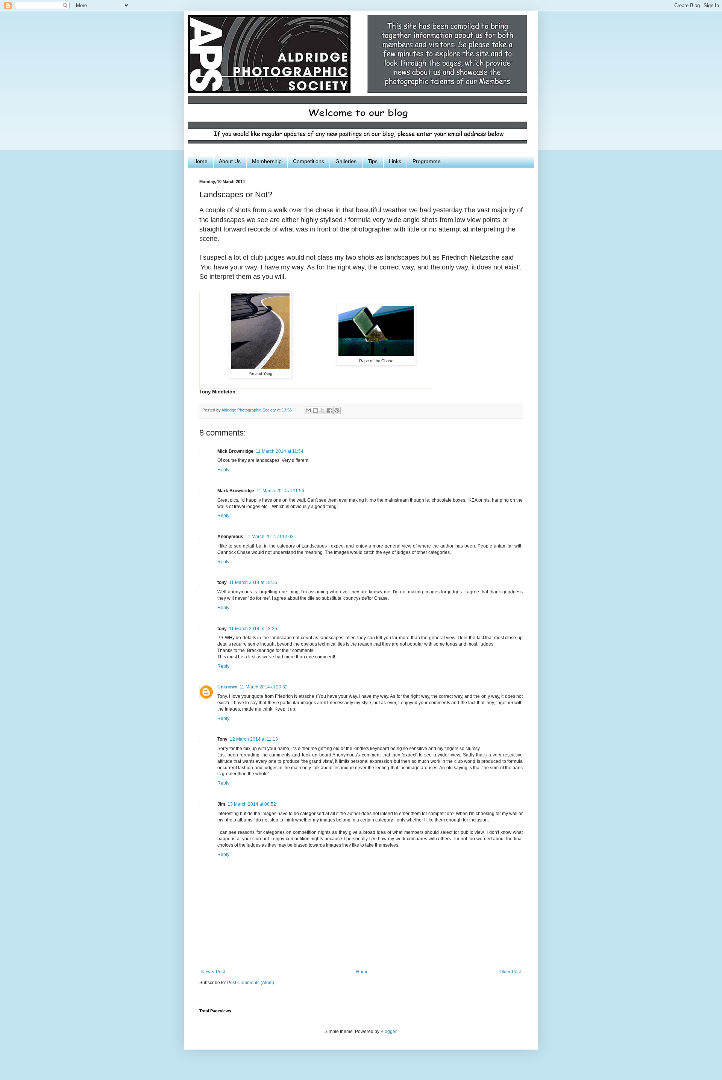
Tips (373, 161)
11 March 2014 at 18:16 (253, 582)
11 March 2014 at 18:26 (253, 628)
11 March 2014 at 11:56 (280, 490)
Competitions (308, 161)
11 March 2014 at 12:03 (270, 536)
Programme (427, 161)
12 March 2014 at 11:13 (254, 739)
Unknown (227, 687)
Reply (223, 469)
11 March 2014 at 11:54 (279, 451)
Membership (267, 161)
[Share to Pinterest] (337, 410)
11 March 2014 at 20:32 (264, 687)
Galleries (345, 161)
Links (395, 161)
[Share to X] (322, 410)
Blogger (388, 1031)
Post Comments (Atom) (250, 982)
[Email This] (308, 410)
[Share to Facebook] (330, 410)
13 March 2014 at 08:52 (252, 804)
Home (200, 161)
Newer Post (213, 971)
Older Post (510, 971)
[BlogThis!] (315, 410)
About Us (230, 161)
